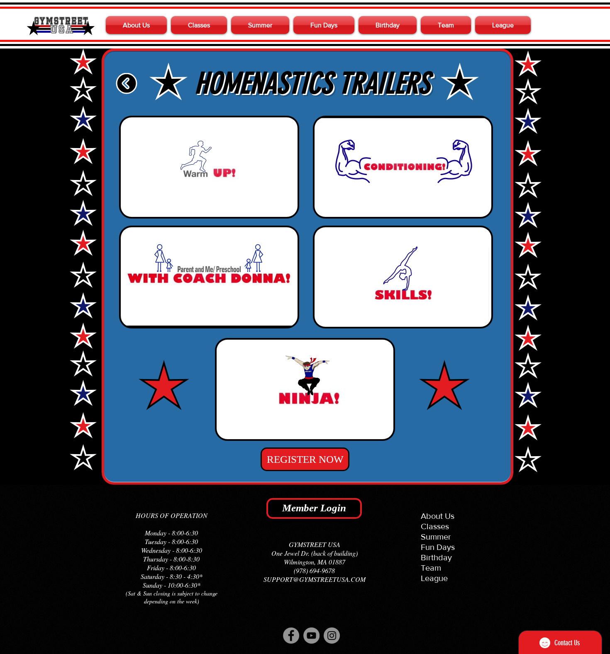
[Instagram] (332, 635)
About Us (437, 515)
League (434, 578)
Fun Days (438, 547)
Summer (436, 536)
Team (431, 567)
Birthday (436, 557)
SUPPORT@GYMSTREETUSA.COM (315, 579)
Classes (435, 526)
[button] (137, 25)
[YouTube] (311, 635)
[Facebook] (291, 635)
